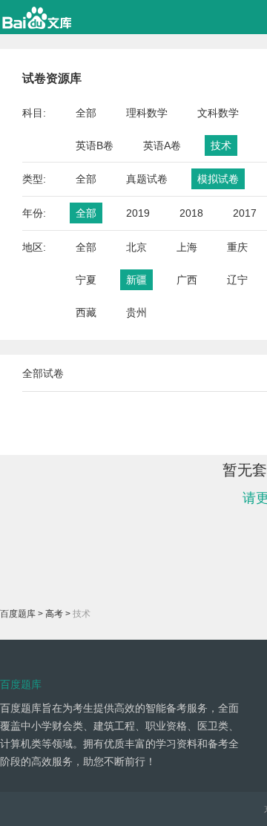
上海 (187, 247)
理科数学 (147, 113)
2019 (138, 213)
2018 (191, 213)
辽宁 (237, 280)
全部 (86, 113)
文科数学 (218, 113)
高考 (54, 614)
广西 (187, 280)
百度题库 (18, 614)
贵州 (136, 312)
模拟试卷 (218, 179)
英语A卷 (162, 145)
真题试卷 (147, 179)
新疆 (136, 280)
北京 (136, 247)
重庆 (237, 247)
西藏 (86, 312)
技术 (221, 145)
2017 (245, 213)
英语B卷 (94, 145)
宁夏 (86, 280)
